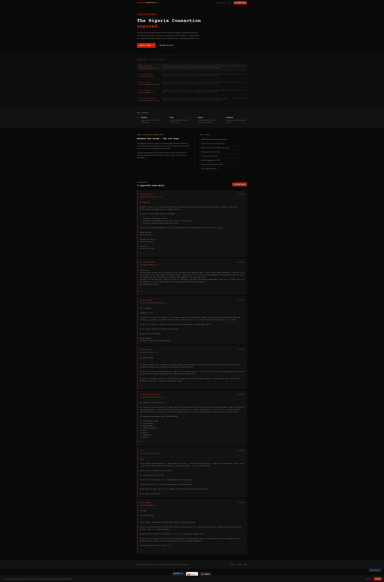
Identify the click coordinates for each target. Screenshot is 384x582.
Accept (378, 579)
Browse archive (166, 45)
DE (230, 3)
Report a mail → (146, 45)
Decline (368, 579)
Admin (245, 564)
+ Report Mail (240, 3)
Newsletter (376, 570)
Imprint (232, 564)
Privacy (238, 564)
